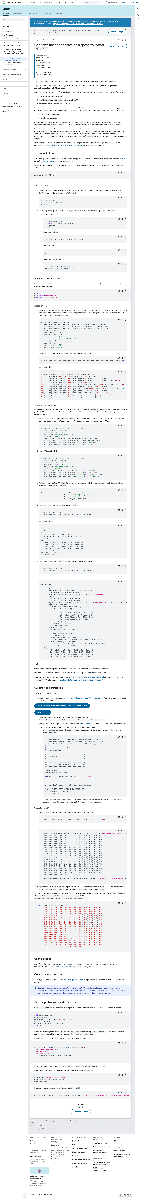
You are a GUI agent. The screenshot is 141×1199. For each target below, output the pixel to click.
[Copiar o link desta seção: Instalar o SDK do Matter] (64, 153)
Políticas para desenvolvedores (99, 1169)
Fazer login (135, 2)
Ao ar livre (75, 1167)
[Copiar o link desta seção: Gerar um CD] (49, 306)
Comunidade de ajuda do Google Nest (123, 1155)
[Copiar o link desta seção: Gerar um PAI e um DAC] (59, 405)
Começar (5, 13)
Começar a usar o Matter (50, 161)
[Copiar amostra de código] (125, 172)
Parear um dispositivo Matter (72, 980)
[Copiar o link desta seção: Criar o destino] (53, 959)
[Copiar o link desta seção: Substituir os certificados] (65, 688)
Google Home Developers (42, 40)
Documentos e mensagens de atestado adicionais (64, 145)
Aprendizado (17, 13)
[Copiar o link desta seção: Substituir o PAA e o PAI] (58, 693)
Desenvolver (35, 2)
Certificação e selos (100, 1143)
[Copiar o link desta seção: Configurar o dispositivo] (64, 974)
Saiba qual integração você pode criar (37, 1177)
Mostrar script (42, 712)
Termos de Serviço (36, 1195)
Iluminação (76, 1141)
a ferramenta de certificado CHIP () (85, 698)
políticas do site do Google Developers (98, 1123)
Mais (72, 2)
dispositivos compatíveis (64, 967)
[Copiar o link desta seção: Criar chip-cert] (55, 185)
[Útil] (122, 39)
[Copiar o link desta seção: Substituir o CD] (51, 808)
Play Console (118, 1141)
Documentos (59, 2)
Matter (6, 8)
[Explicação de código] (119, 172)
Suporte (59, 13)
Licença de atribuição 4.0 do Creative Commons (101, 1121)
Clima (74, 1145)
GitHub (120, 159)
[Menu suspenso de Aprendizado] (24, 13)
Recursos (47, 2)
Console (124, 2)
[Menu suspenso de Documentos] (66, 2)
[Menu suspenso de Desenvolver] (40, 13)
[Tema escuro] (122, 172)
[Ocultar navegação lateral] (25, 1195)
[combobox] (92, 2)
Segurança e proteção (80, 1148)
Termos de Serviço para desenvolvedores (101, 1163)
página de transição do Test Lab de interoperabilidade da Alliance (78, 24)
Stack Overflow (119, 1151)
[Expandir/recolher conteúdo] (46, 55)
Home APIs (55, 1145)
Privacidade (48, 1195)
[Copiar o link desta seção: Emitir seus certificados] (63, 279)
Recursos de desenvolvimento (99, 1151)
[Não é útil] (125, 39)
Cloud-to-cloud (35, 1157)
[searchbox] (13, 19)
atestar (101, 108)
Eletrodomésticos (78, 1156)
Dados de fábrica (84, 724)
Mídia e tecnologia (78, 1152)
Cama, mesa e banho (79, 1163)
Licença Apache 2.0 (61, 1123)
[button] (12, 43)
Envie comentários (117, 46)
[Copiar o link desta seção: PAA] (40, 664)
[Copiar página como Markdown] (43, 49)
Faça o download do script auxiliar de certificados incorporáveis (62, 706)
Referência (48, 13)
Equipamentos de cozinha (81, 1159)
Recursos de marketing (101, 1147)
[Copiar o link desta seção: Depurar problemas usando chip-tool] (80, 1002)
